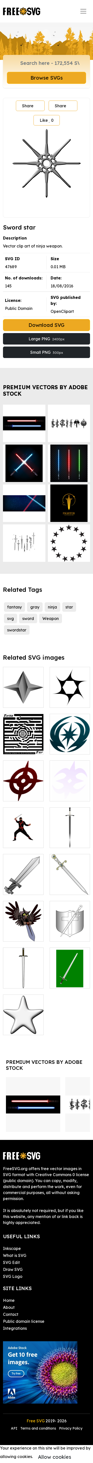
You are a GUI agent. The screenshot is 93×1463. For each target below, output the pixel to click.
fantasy (14, 607)
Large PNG (46, 338)
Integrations (15, 1328)
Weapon (50, 618)
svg (10, 618)
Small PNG (46, 352)
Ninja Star (64, 700)
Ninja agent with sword (23, 838)
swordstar (16, 629)
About (9, 1307)
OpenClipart (62, 311)
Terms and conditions (38, 1428)
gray (34, 607)
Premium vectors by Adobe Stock (45, 390)
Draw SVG (13, 1269)
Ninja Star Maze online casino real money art (23, 738)
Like (47, 120)
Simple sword (21, 981)
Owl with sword (22, 934)
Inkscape (12, 1248)
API (14, 1428)
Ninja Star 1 (19, 794)
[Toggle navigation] (83, 11)
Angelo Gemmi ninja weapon (23, 697)
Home (9, 1300)
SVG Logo (12, 1276)
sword (28, 618)
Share (27, 105)
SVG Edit (11, 1262)
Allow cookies (54, 1457)
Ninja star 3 (66, 747)
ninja (52, 607)
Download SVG (46, 325)
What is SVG (14, 1255)
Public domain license (23, 1321)
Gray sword (19, 887)
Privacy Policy (70, 1428)
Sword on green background (70, 975)
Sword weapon (69, 887)
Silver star (18, 1028)
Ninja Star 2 (66, 794)
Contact (10, 1314)
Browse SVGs (47, 78)
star (69, 607)
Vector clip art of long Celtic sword (69, 835)
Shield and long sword (69, 931)
